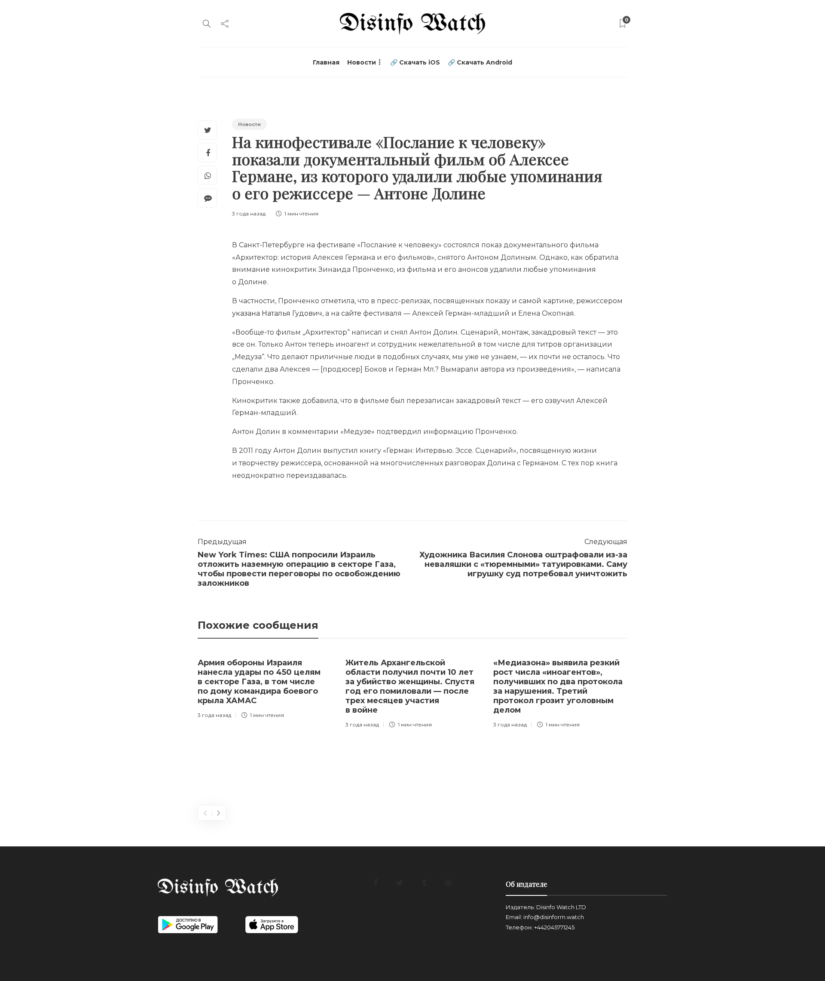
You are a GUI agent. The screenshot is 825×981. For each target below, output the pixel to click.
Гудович (307, 313)
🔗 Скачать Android (480, 62)
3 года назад (249, 213)
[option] (265, 686)
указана (246, 313)
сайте (351, 313)
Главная (326, 62)
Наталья (276, 313)
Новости (361, 62)
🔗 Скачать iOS (415, 62)
